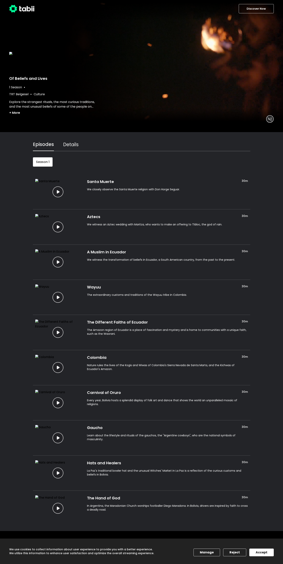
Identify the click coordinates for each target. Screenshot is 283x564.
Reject (234, 552)
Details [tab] (71, 144)
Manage (207, 552)
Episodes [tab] (43, 144)
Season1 (42, 162)
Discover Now (256, 9)
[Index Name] (58, 192)
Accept (261, 552)
